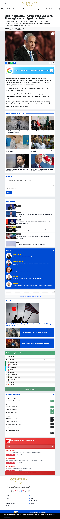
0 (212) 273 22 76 (11, 462)
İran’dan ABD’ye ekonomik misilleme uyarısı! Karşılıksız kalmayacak (32, 237)
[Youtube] (23, 491)
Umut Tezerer (17, 269)
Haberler (7, 13)
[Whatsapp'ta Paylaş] (11, 63)
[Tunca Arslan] (9, 255)
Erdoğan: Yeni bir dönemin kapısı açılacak (29, 208)
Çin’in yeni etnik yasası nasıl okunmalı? (23, 271)
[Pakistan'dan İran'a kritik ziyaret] (42, 122)
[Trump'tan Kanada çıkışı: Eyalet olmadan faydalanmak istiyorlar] (42, 161)
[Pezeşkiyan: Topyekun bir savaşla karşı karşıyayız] (42, 142)
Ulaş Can (15, 283)
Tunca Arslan (17, 254)
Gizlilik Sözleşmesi (10, 503)
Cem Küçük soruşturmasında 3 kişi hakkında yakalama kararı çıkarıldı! (34, 215)
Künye (7, 505)
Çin (14, 9)
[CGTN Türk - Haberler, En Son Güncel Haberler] (30, 3)
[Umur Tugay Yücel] (9, 263)
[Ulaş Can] (9, 284)
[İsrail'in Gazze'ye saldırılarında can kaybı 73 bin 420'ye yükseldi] (17, 122)
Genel (7, 495)
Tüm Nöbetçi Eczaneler (30, 472)
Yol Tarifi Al (20, 454)
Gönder (9, 192)
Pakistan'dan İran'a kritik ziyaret (40, 130)
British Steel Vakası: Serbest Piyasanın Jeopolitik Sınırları (28, 278)
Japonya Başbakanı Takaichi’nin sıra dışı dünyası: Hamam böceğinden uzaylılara (33, 222)
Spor (39, 9)
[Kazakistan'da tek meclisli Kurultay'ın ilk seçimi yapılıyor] (17, 142)
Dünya (3, 9)
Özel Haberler (20, 9)
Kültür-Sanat (46, 9)
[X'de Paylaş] (9, 63)
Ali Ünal (15, 276)
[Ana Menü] (5, 3)
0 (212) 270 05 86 (11, 454)
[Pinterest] (15, 491)
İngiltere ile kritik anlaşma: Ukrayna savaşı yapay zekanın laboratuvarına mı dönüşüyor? (33, 230)
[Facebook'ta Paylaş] (6, 63)
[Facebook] (10, 491)
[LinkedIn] (20, 491)
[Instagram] (18, 491)
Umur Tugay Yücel (18, 261)
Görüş (7, 500)
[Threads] (28, 491)
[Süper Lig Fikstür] (53, 394)
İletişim (32, 503)
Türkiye (9, 9)
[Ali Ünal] (9, 277)
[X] (12, 491)
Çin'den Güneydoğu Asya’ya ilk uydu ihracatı (31, 244)
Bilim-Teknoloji (55, 9)
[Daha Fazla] (14, 63)
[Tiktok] (26, 491)
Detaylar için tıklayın (30, 389)
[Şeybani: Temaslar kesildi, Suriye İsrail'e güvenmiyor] (17, 161)
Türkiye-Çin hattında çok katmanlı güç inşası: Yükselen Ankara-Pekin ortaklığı (31, 264)
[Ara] (54, 4)
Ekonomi (33, 9)
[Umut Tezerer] (9, 270)
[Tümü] (53, 201)
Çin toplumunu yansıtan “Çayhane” (22, 256)
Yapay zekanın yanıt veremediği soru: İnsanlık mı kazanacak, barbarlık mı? (32, 285)
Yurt (28, 9)
